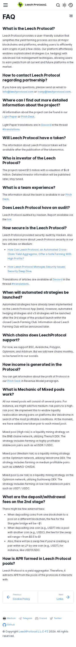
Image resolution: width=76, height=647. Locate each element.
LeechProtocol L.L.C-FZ (33, 631)
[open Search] (58, 5)
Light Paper (10, 116)
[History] (71, 5)
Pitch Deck (27, 116)
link (9, 219)
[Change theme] (64, 5)
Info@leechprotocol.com (18, 91)
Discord (46, 124)
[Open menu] (5, 5)
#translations (11, 129)
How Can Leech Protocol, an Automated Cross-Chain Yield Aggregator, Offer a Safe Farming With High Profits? (39, 254)
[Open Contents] (71, 16)
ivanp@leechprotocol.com (54, 91)
